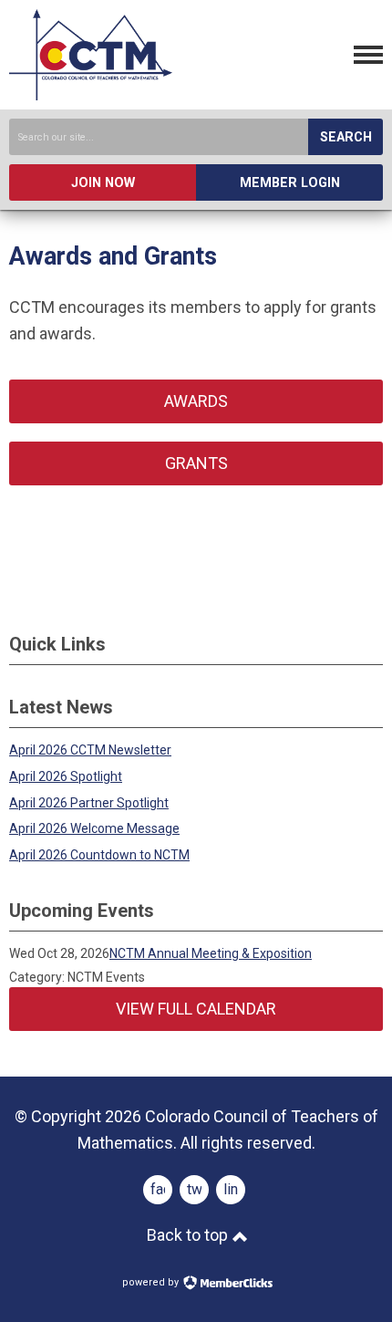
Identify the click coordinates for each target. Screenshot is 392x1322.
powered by (151, 1282)
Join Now (103, 183)
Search (346, 137)
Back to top (189, 1234)
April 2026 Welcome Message (94, 828)
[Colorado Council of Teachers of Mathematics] (90, 94)
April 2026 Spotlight (65, 776)
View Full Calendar (196, 1008)
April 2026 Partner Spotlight (89, 803)
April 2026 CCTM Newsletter (90, 750)
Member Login (290, 183)
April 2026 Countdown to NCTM (99, 855)
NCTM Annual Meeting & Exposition (210, 953)
